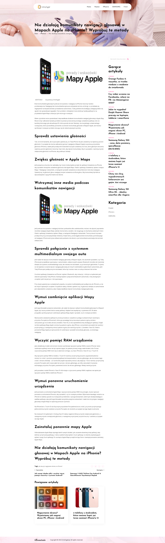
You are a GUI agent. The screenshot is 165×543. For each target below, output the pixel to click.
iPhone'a (106, 7)
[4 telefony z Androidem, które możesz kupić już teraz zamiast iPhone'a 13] (87, 498)
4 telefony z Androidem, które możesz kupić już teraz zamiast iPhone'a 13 (117, 161)
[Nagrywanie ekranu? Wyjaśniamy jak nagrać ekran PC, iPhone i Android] (51, 498)
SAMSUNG (116, 7)
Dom (36, 34)
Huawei (97, 7)
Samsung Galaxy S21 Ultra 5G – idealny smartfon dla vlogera (118, 192)
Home (89, 7)
